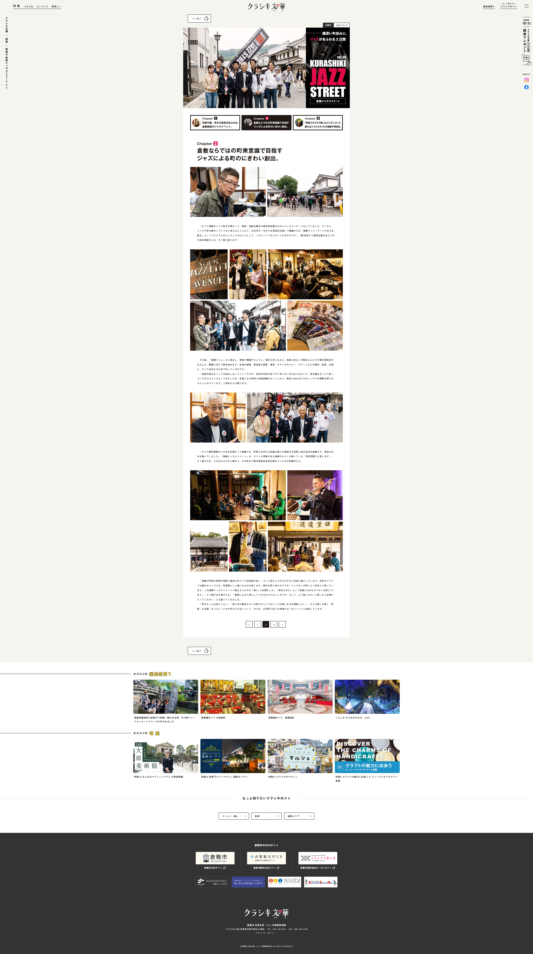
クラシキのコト (509, 6)
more (165, 702)
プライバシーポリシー (265, 933)
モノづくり (42, 6)
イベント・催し (230, 816)
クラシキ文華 (6, 25)
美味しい (56, 6)
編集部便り (489, 6)
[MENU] (527, 6)
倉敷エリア (293, 816)
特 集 (16, 6)
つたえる (28, 6)
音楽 (257, 816)
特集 (6, 40)
